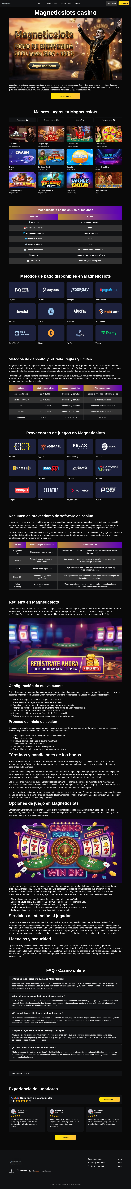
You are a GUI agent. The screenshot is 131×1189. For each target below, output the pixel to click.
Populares (21, 120)
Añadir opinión (109, 1099)
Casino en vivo (49, 120)
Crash (78, 120)
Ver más (65, 1137)
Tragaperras (107, 120)
